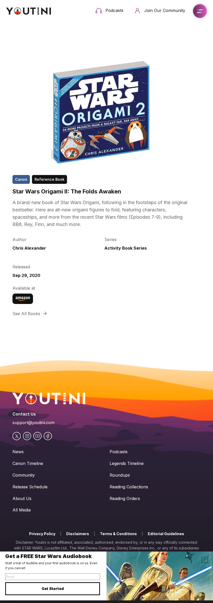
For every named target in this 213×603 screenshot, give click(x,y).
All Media (21, 510)
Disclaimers (77, 533)
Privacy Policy (42, 533)
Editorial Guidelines (166, 533)
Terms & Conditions (118, 533)
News (18, 451)
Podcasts (119, 451)
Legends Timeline (127, 463)
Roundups (120, 475)
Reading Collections (129, 486)
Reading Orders (125, 498)
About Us (21, 498)
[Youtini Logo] (28, 11)
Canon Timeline (27, 463)
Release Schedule (30, 486)
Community (23, 475)
